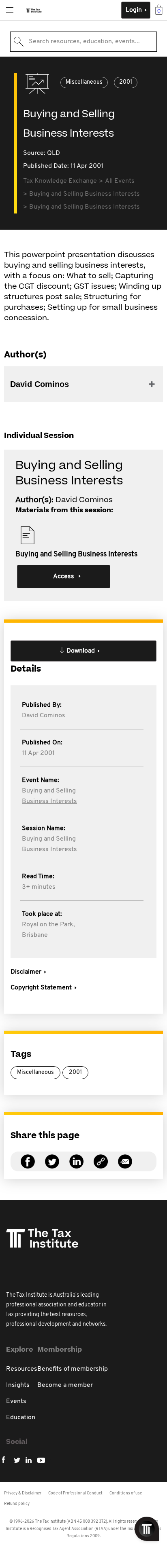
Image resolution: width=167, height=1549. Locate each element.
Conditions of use (125, 1493)
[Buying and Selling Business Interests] (101, 1166)
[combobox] (83, 42)
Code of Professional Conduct (75, 1493)
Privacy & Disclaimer (22, 1493)
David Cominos (43, 715)
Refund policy (17, 1504)
